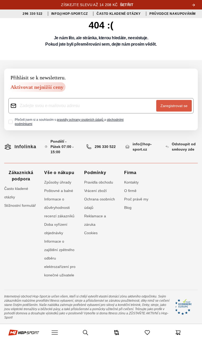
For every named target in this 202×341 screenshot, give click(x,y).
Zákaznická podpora (21, 175)
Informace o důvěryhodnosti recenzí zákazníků (59, 207)
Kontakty (131, 182)
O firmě (130, 191)
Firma (130, 172)
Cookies (91, 233)
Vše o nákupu (59, 172)
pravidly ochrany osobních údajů (80, 120)
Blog (128, 207)
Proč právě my (136, 199)
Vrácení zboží (95, 191)
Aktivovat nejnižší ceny (37, 87)
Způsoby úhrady (57, 182)
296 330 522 (105, 147)
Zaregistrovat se (174, 106)
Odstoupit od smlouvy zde (184, 146)
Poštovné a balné (58, 191)
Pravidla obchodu (98, 182)
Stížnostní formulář (20, 205)
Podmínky (95, 172)
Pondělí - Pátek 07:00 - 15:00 (62, 146)
